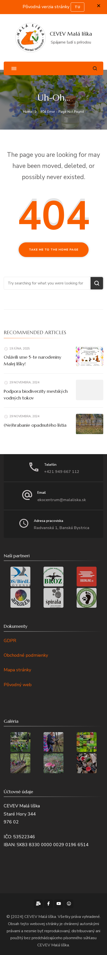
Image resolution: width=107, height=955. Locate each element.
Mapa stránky (17, 670)
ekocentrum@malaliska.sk (61, 500)
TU (77, 7)
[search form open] (95, 68)
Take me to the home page (53, 250)
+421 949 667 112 (61, 471)
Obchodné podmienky (26, 655)
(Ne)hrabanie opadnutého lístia (35, 425)
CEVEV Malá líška (71, 34)
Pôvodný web (18, 685)
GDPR (10, 641)
